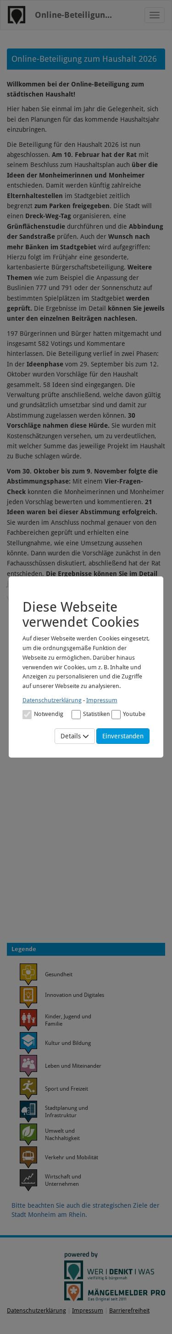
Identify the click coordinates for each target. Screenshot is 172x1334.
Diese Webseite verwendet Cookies (80, 614)
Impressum (101, 700)
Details (72, 736)
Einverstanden (123, 736)
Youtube (134, 713)
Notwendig (48, 713)
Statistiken (96, 713)
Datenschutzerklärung (52, 700)
